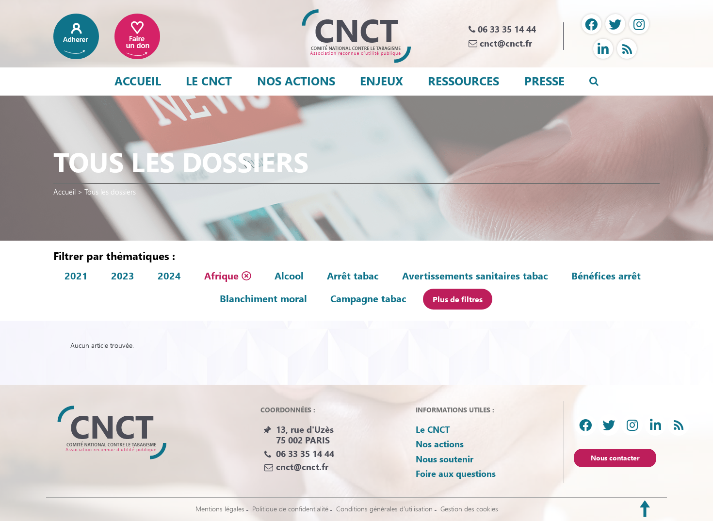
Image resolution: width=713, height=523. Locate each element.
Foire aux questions (456, 473)
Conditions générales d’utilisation (384, 508)
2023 (122, 275)
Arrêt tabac (353, 275)
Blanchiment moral (263, 298)
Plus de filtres (458, 299)
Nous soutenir (444, 459)
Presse (544, 80)
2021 (76, 275)
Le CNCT (209, 80)
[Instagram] (639, 24)
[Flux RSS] (627, 49)
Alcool (289, 275)
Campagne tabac (368, 298)
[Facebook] (591, 24)
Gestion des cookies (469, 508)
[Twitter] (615, 24)
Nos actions (296, 80)
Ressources (463, 80)
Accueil (137, 80)
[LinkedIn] (603, 49)
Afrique (223, 275)
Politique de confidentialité (290, 508)
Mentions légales (219, 508)
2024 (169, 275)
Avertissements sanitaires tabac (475, 275)
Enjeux (381, 80)
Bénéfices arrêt (606, 275)
